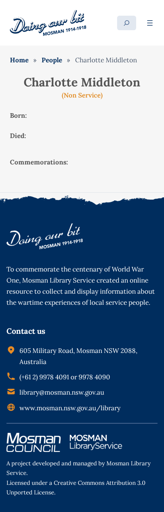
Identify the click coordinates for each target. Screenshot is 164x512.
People (52, 60)
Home (19, 60)
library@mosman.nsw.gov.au (61, 392)
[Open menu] (149, 23)
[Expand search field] (126, 23)
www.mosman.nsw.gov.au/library (70, 408)
